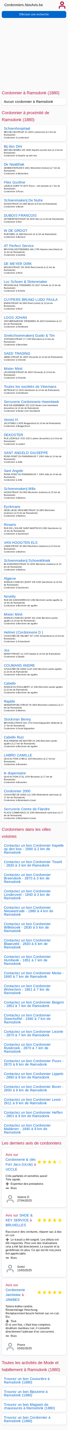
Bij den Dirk (13, 146)
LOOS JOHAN (15, 317)
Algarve (10, 578)
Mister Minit (13, 368)
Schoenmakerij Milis (20, 488)
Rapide (9, 701)
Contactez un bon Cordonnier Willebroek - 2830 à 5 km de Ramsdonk (27, 927)
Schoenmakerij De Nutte (23, 200)
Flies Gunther (14, 182)
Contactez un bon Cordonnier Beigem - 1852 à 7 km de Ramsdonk (34, 1004)
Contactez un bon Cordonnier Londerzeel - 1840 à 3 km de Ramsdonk (27, 894)
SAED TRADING (17, 353)
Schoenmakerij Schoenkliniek (27, 560)
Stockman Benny (17, 719)
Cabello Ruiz (14, 737)
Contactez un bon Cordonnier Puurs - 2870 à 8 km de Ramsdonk (34, 1062)
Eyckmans (12, 506)
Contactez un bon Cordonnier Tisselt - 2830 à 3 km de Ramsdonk (33, 863)
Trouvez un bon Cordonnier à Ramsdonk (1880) (27, 1419)
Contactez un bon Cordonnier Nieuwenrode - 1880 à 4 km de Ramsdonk (28, 911)
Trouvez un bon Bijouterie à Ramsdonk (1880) (26, 1393)
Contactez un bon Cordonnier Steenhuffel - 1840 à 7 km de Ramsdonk (27, 1018)
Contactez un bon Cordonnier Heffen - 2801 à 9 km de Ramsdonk (33, 1114)
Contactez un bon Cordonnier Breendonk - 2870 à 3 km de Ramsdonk (27, 878)
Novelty (10, 596)
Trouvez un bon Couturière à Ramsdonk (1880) (27, 1380)
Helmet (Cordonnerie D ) (23, 632)
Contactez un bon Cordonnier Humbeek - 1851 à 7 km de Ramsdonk (27, 960)
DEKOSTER (13, 434)
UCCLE (11, 1169)
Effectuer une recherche (34, 14)
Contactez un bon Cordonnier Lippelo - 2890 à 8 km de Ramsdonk (33, 1075)
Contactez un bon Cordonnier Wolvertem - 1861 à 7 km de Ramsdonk (27, 989)
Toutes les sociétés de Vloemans (30, 386)
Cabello (10, 683)
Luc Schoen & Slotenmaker (25, 281)
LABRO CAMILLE (18, 755)
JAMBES (13, 1300)
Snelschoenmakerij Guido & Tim (29, 335)
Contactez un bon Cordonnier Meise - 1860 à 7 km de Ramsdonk (34, 974)
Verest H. (11, 419)
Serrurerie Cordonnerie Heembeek (31, 401)
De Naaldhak (14, 164)
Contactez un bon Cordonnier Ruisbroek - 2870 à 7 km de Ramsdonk (27, 1048)
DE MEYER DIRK (18, 263)
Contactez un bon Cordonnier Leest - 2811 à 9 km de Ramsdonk (33, 1101)
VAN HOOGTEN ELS (21, 542)
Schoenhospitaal (17, 128)
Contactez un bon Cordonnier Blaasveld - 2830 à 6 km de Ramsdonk (27, 943)
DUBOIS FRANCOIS (20, 215)
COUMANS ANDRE (19, 665)
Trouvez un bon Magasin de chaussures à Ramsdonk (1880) (29, 1406)
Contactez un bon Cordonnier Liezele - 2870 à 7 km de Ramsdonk (33, 1033)
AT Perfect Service (19, 245)
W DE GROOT (15, 230)
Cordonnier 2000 (17, 791)
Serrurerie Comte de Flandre (27, 809)
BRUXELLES (16, 1225)
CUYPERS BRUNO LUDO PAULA (31, 299)
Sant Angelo (13, 470)
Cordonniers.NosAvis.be (23, 5)
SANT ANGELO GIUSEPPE (26, 452)
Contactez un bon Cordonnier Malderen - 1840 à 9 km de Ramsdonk (27, 1128)
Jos (6, 650)
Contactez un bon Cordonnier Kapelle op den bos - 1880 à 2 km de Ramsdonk (34, 849)
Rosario (10, 524)
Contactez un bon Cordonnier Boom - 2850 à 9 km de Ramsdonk (34, 1088)
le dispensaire (15, 773)
